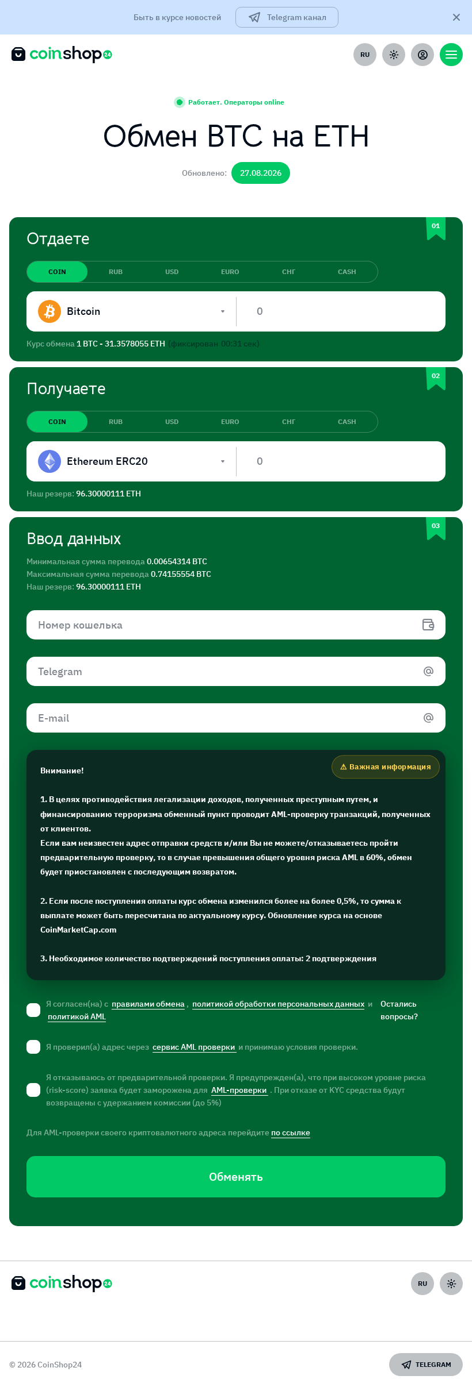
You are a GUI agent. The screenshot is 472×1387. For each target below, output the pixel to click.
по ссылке (290, 1132)
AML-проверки (239, 1090)
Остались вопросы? (399, 1010)
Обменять (236, 1176)
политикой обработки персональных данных (278, 1004)
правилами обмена (148, 1004)
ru (365, 54)
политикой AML (77, 1016)
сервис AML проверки (195, 1047)
